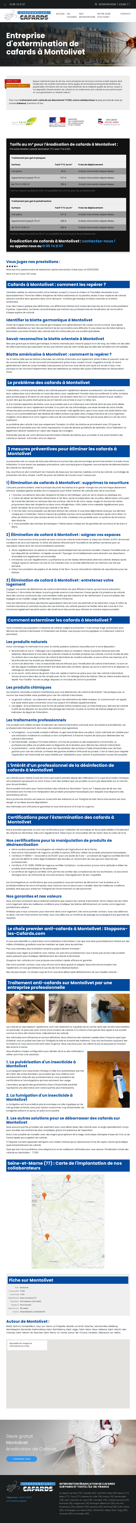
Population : (15, 1301)
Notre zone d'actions (103, 15)
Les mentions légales (16, 1501)
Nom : (17, 1287)
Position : (16, 1312)
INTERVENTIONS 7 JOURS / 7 (114, 4)
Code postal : (14, 1291)
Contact (125, 13)
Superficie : (15, 1305)
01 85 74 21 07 (17, 4)
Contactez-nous (21, 1458)
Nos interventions (87, 15)
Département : (14, 1298)
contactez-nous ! (99, 241)
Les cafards (72, 15)
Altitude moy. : (14, 1308)
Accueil (60, 13)
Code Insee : (15, 1294)
